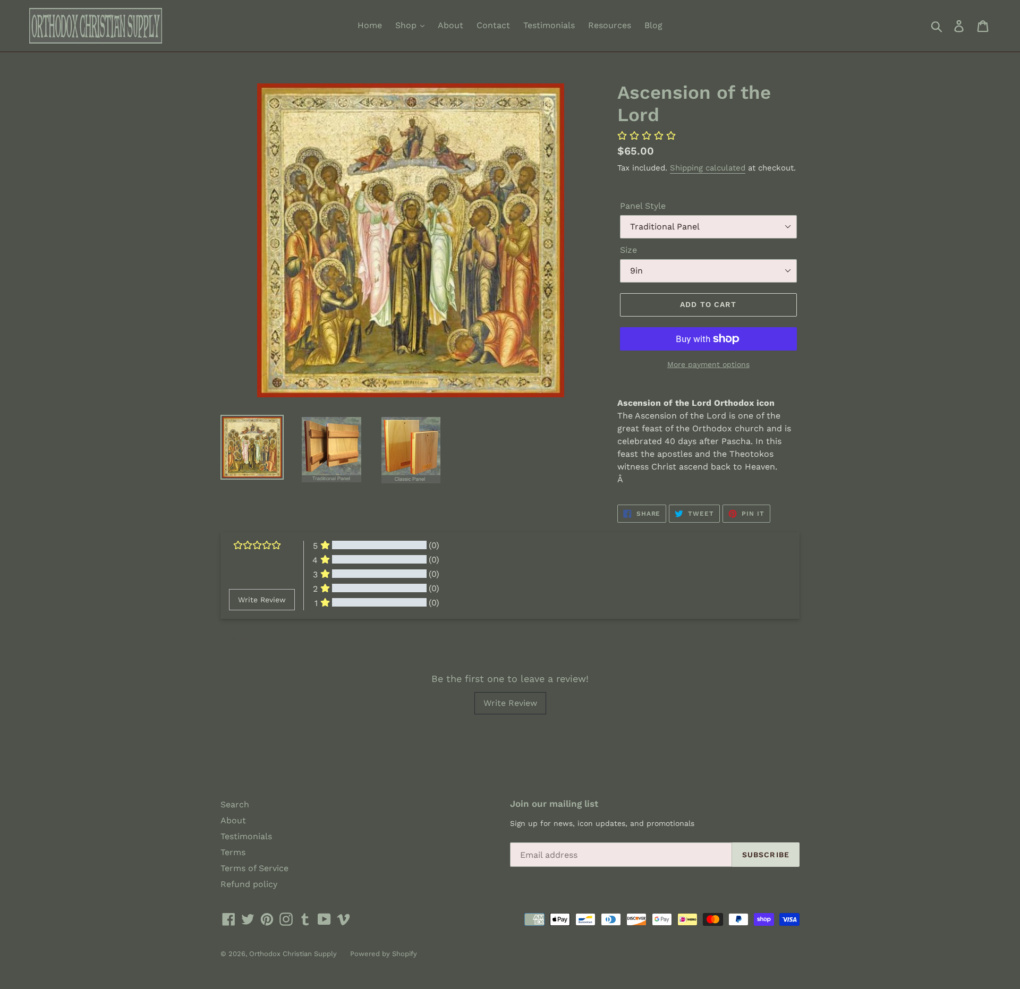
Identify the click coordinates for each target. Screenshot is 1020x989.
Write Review (510, 703)
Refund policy (248, 884)
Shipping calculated (707, 168)
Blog (653, 25)
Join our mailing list (554, 803)
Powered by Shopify (383, 954)
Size (628, 250)
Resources (609, 25)
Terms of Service (254, 868)
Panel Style (643, 206)
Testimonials (549, 25)
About (450, 25)
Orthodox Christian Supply (293, 954)
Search (234, 804)
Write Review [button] (262, 599)
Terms (232, 852)
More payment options (708, 364)
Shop (407, 25)
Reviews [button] (242, 638)
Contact (493, 25)
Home (370, 25)
